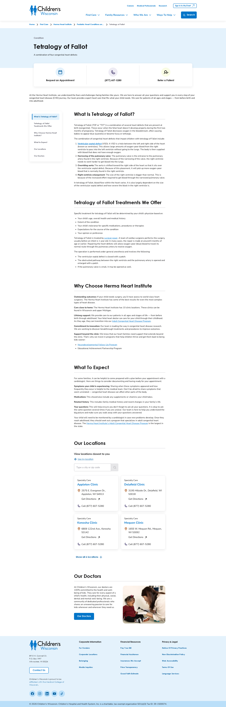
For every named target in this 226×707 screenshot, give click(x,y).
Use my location (85, 459)
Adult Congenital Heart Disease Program (131, 321)
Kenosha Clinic (87, 523)
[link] (130, 6)
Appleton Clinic (87, 484)
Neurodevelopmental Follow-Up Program (97, 344)
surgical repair (111, 238)
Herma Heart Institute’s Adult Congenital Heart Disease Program (117, 423)
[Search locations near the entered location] (114, 467)
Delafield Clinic (134, 484)
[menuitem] (45, 117)
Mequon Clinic (133, 523)
